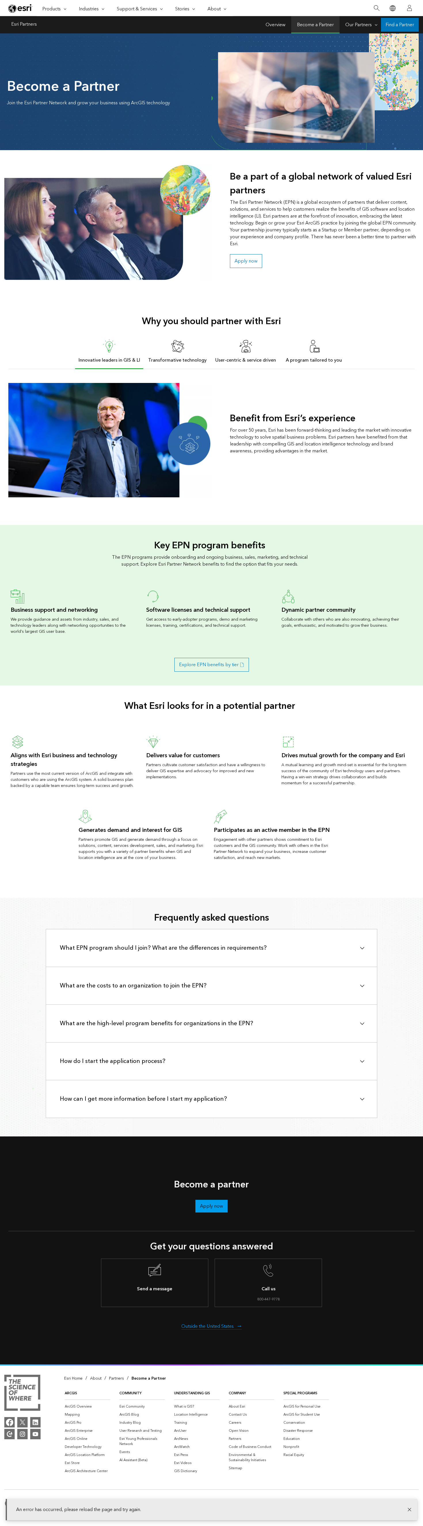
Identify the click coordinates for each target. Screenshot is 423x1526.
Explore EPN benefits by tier (209, 665)
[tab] (109, 351)
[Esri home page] (20, 8)
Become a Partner (315, 25)
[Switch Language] (392, 8)
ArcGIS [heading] (71, 1393)
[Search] (376, 8)
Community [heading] (130, 1393)
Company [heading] (237, 1393)
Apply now (246, 261)
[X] (22, 1422)
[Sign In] (409, 8)
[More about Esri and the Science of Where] (22, 1394)
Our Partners (358, 25)
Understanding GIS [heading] (192, 1393)
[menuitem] (87, 1407)
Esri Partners (24, 24)
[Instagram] (22, 1434)
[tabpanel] (211, 440)
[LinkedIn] (35, 1422)
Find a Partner (400, 25)
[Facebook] (9, 1422)
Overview (275, 25)
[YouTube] (35, 1434)
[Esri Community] (9, 1434)
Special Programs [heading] (300, 1393)
